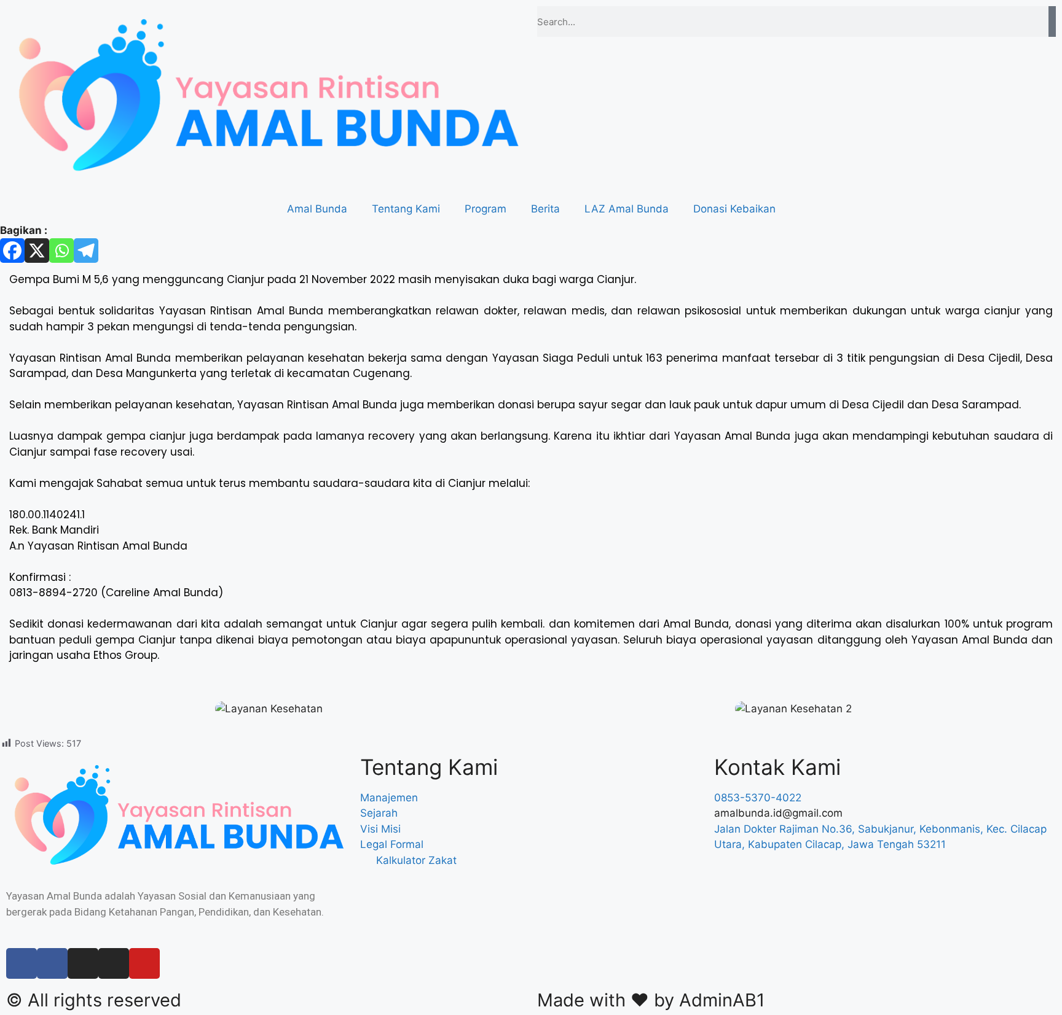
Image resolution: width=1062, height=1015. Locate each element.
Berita (545, 209)
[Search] (1052, 21)
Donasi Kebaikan (734, 209)
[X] (37, 250)
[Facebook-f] (21, 963)
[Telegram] (86, 250)
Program (485, 209)
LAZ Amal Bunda (626, 209)
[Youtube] (144, 963)
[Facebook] (12, 250)
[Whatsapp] (61, 250)
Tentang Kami (406, 209)
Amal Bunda (317, 209)
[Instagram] (83, 963)
